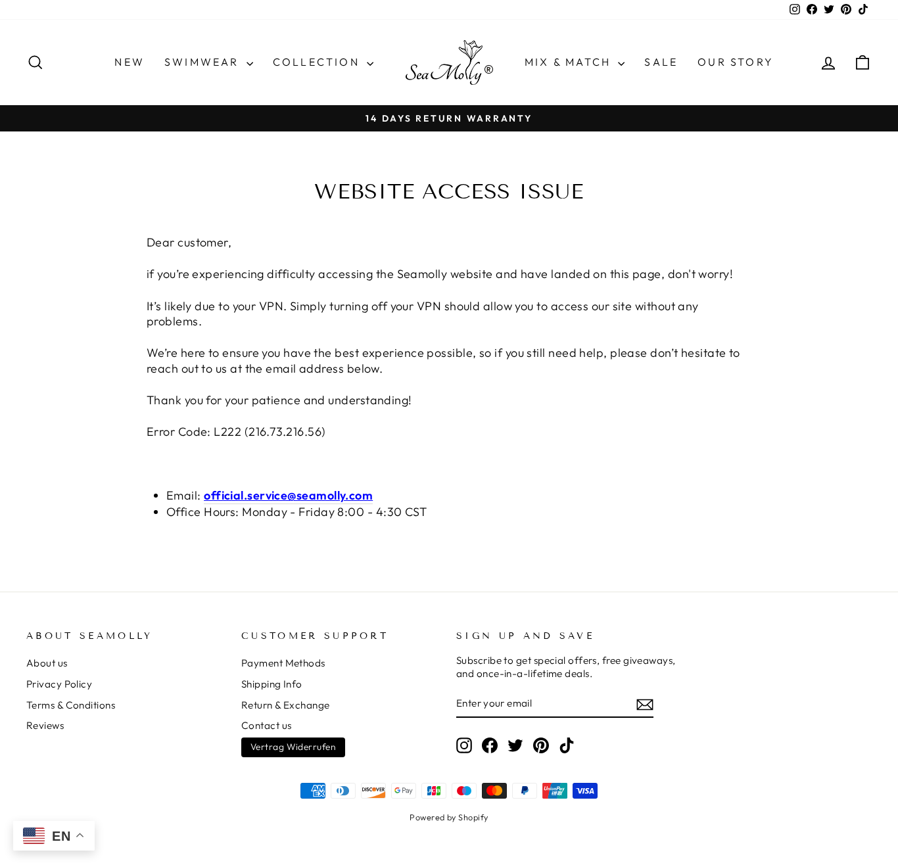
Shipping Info (271, 684)
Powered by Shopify (449, 817)
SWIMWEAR (203, 61)
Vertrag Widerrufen (293, 747)
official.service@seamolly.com (288, 495)
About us (47, 663)
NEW (129, 61)
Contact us (266, 725)
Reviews (45, 725)
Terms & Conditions (70, 705)
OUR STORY (735, 61)
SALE (661, 61)
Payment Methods (283, 663)
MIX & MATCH (570, 61)
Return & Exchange (285, 705)
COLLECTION (318, 61)
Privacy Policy (59, 684)
